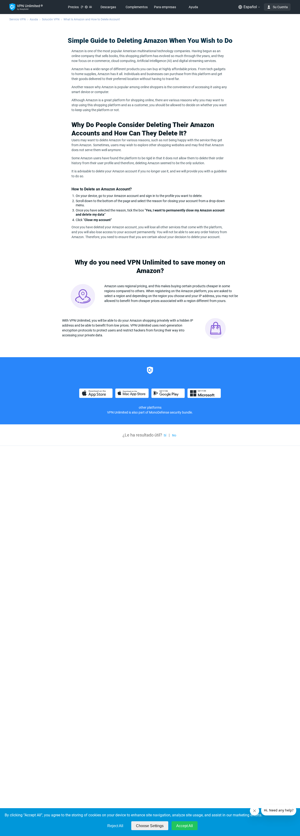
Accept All (184, 826)
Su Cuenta (280, 7)
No (174, 435)
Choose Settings (150, 826)
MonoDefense (159, 412)
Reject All (115, 826)
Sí (165, 435)
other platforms (150, 407)
